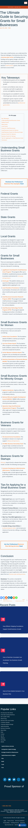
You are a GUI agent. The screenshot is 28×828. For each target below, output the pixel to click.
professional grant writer (9, 528)
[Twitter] (4, 597)
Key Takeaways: (5, 118)
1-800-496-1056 (6, 806)
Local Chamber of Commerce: (10, 288)
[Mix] (14, 597)
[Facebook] (1, 597)
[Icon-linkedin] (18, 779)
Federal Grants (5, 122)
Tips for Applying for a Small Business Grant (12, 138)
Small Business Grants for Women (10, 130)
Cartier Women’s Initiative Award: (12, 352)
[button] (19, 2)
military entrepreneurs (13, 441)
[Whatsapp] (16, 597)
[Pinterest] (23, 779)
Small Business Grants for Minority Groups (12, 132)
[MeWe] (11, 597)
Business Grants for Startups (9, 136)
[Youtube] (9, 779)
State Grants (5, 124)
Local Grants (5, 126)
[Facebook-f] (5, 779)
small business (9, 65)
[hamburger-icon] (25, 3)
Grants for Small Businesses (8, 128)
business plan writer (7, 57)
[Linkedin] (9, 597)
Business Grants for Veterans (9, 134)
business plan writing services (17, 574)
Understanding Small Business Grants (11, 120)
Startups (3, 462)
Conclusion (4, 140)
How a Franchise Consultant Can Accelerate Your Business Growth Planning (12, 660)
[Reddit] (6, 597)
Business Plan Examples (12, 184)
